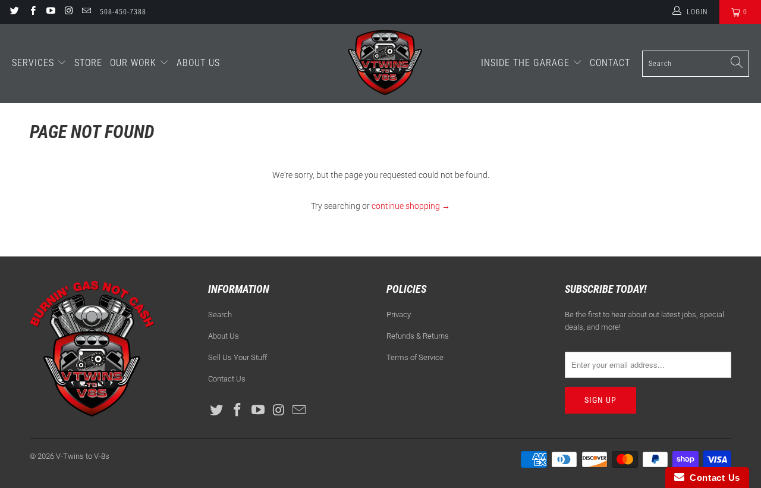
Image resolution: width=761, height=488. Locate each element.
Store (88, 62)
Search (220, 314)
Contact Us (227, 378)
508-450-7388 (123, 12)
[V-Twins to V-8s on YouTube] (50, 12)
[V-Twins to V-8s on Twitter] (14, 12)
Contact (610, 62)
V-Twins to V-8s (82, 456)
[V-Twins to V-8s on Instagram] (68, 12)
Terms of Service (415, 357)
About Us (198, 62)
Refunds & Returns (417, 335)
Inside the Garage (527, 62)
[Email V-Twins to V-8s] (86, 12)
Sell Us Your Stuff (237, 357)
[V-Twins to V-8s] (385, 63)
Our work (134, 62)
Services (34, 62)
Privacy (398, 314)
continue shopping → (411, 206)
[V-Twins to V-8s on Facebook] (32, 12)
